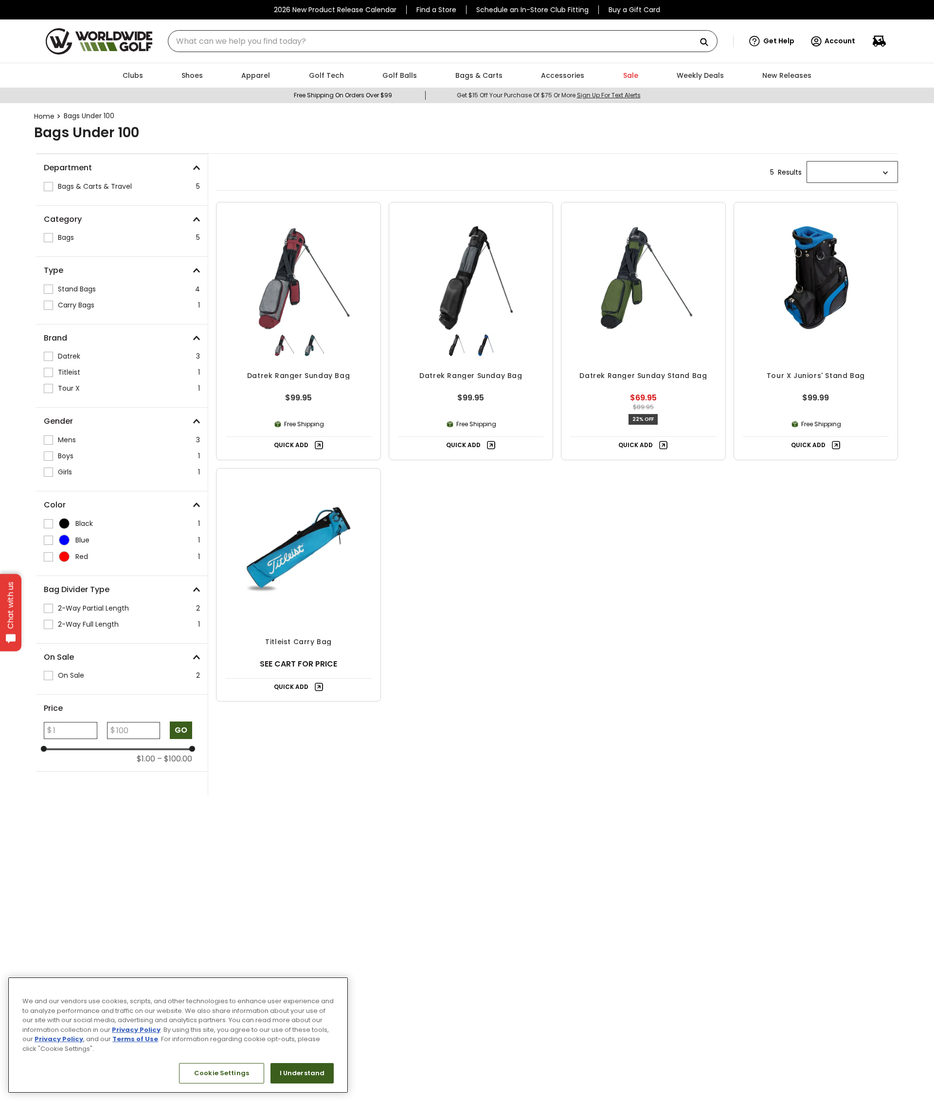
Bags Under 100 (89, 116)
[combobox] (443, 41)
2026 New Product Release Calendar (335, 10)
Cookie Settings (221, 1073)
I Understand (302, 1073)
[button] (771, 41)
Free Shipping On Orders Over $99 (343, 95)
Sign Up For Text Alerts (609, 95)
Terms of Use (135, 1039)
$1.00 (146, 759)
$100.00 (174, 759)
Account (840, 41)
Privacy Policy (136, 1029)
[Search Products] (708, 43)
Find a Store (436, 10)
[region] (178, 1035)
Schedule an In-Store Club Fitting (532, 10)
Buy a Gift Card (634, 10)
